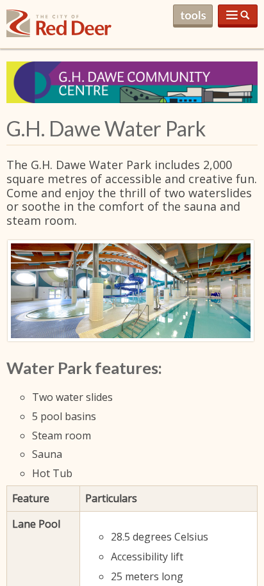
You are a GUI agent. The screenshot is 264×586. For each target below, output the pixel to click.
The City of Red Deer (58, 34)
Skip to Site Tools (193, 16)
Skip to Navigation (238, 16)
